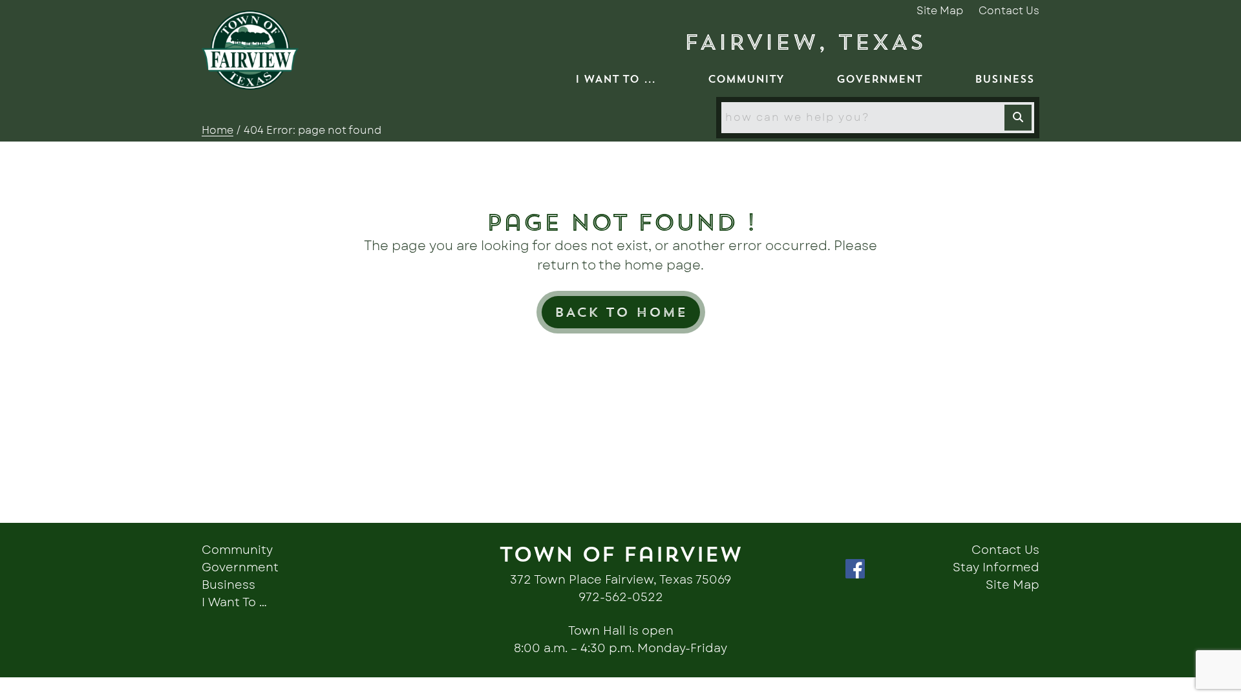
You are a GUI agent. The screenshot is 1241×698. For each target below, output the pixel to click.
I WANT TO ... (615, 78)
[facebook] (861, 568)
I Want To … (234, 603)
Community (237, 550)
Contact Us (1009, 11)
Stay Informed (996, 568)
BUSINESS (1004, 78)
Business (228, 585)
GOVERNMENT (879, 78)
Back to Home (621, 312)
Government (240, 568)
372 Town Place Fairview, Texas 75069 (620, 580)
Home (217, 130)
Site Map (940, 11)
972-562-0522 (620, 598)
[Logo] (250, 50)
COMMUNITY (746, 78)
